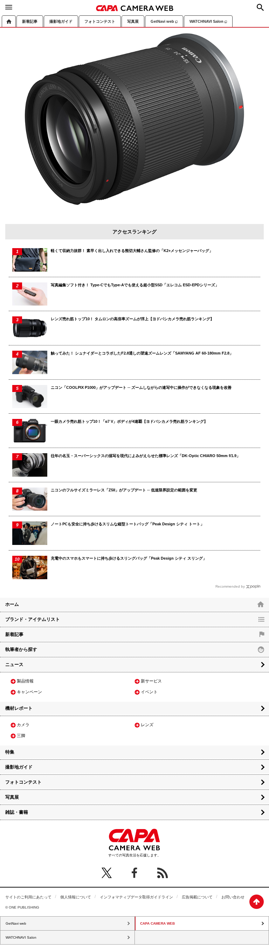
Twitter (106, 873)
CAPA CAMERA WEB (134, 8)
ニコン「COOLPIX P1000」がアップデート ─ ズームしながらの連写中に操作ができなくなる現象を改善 (141, 387)
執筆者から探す (21, 649)
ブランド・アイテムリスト (32, 619)
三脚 (21, 735)
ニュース (14, 664)
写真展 (133, 21)
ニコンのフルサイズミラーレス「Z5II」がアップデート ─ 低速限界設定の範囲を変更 (124, 490)
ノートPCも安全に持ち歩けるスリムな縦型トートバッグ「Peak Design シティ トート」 (127, 524)
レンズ (147, 724)
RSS (162, 873)
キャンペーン (29, 691)
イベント (149, 691)
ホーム (9, 21)
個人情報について (75, 897)
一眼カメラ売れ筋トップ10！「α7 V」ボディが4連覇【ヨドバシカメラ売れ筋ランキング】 (129, 421)
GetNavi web (162, 21)
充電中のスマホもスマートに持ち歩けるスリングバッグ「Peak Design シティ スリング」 (129, 558)
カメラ (23, 724)
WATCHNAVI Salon (206, 21)
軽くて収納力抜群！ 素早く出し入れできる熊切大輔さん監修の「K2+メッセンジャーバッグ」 (132, 250)
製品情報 (25, 681)
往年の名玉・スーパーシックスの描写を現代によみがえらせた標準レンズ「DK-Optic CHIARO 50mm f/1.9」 (145, 456)
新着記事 (29, 21)
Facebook (134, 873)
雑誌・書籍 (16, 812)
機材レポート (19, 708)
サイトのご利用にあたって (28, 897)
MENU (8, 6)
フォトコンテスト (99, 21)
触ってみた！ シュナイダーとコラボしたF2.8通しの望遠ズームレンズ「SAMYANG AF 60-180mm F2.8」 (142, 353)
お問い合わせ (232, 897)
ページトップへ (256, 902)
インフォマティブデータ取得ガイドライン (136, 897)
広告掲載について (197, 897)
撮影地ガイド (61, 21)
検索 (260, 7)
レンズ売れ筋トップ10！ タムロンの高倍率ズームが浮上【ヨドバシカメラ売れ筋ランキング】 (132, 319)
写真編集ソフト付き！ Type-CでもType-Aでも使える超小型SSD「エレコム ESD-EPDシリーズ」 (135, 285)
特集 (9, 752)
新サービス (151, 681)
